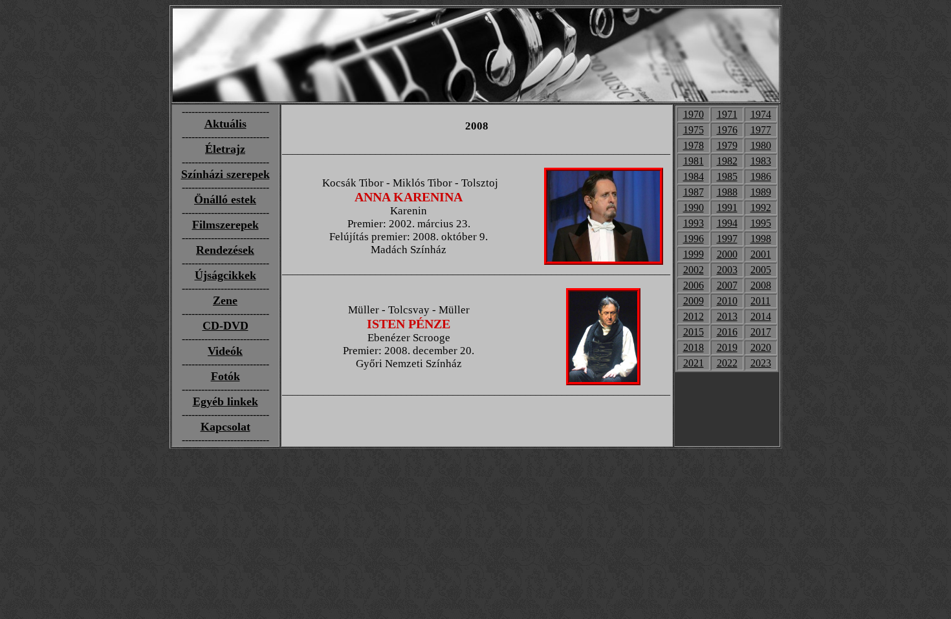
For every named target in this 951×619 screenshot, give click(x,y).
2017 (760, 331)
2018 (693, 347)
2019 (727, 347)
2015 (693, 331)
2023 (760, 362)
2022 (727, 362)
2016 (727, 331)
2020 (760, 347)
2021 (693, 362)
